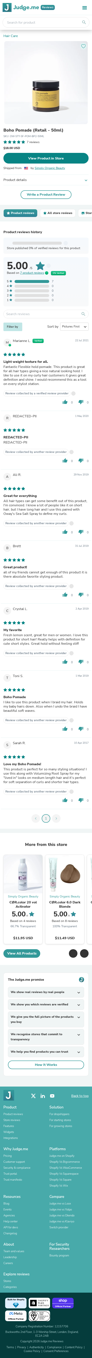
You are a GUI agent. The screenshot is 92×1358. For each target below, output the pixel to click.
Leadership (10, 1257)
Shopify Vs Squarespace (64, 1174)
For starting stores (60, 1120)
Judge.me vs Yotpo (60, 1210)
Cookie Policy (32, 1351)
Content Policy (74, 1347)
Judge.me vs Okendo (61, 1215)
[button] (73, 953)
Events (7, 1210)
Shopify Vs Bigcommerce (64, 1162)
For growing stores (60, 1126)
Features (8, 1126)
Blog (6, 1204)
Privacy (21, 1347)
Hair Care (10, 36)
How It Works (46, 1064)
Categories (10, 1287)
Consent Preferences (55, 1351)
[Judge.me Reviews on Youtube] (52, 1096)
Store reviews (11, 1120)
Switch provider (58, 1227)
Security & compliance (16, 1168)
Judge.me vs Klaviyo (61, 1221)
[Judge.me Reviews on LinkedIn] (42, 1096)
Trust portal (10, 1174)
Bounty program (59, 1256)
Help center (10, 1221)
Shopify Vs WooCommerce (65, 1168)
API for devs (10, 1227)
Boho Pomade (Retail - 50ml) (33, 130)
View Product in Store (46, 158)
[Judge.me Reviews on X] (33, 1096)
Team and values (13, 1251)
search (84, 22)
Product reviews (13, 1114)
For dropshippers (59, 1114)
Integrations (10, 1138)
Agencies (9, 1215)
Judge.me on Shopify (61, 1156)
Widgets (8, 1132)
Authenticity (36, 1347)
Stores (7, 1281)
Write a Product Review (46, 194)
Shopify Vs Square (60, 1180)
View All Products (22, 953)
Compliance (54, 1347)
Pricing (7, 1156)
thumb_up (65, 402)
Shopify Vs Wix (58, 1186)
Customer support (14, 1162)
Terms (10, 1347)
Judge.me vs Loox (60, 1204)
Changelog (10, 1233)
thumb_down (80, 402)
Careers (8, 1263)
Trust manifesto (12, 1180)
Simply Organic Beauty (50, 168)
